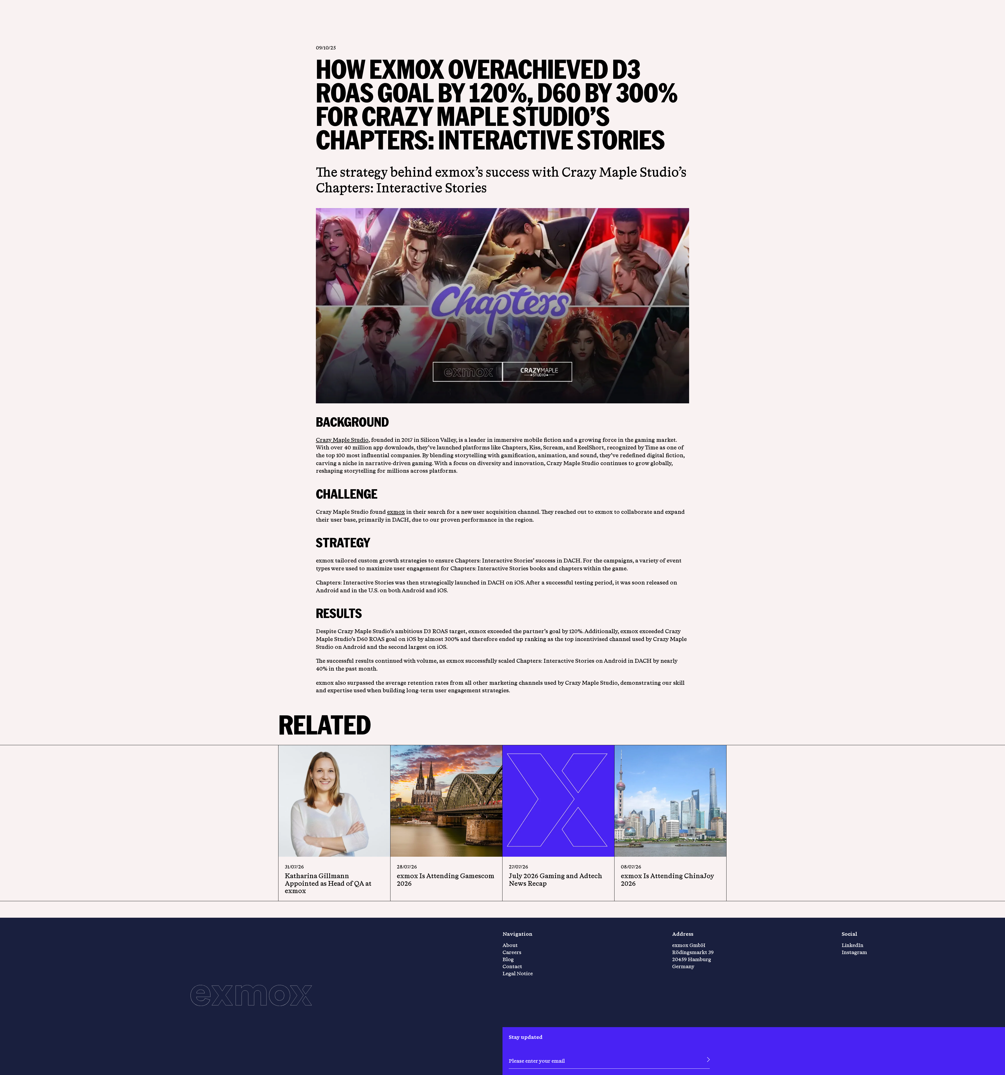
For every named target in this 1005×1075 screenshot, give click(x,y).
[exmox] (251, 996)
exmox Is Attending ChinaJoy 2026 (667, 879)
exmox (396, 511)
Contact (512, 966)
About (510, 945)
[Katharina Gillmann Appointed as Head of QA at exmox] (334, 801)
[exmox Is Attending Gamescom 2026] (446, 801)
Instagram (854, 952)
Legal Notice (517, 973)
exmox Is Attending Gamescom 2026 (445, 879)
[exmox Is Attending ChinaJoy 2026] (670, 801)
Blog (508, 959)
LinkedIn (852, 945)
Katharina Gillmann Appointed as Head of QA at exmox (328, 883)
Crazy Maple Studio (342, 439)
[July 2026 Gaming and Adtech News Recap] (558, 801)
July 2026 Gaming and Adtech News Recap (555, 879)
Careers (511, 952)
